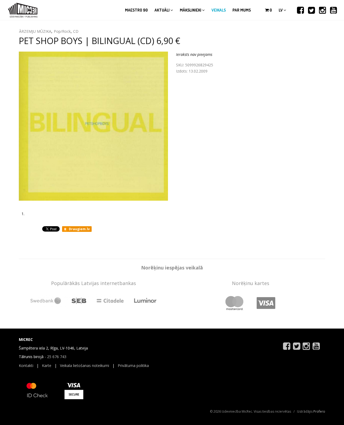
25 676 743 (56, 356)
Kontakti (26, 365)
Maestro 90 (136, 10)
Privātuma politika (133, 365)
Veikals (219, 10)
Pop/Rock (62, 31)
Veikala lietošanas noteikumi (84, 365)
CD (75, 31)
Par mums (241, 10)
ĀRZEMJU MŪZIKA (35, 31)
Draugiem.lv (79, 229)
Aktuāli (162, 10)
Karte (46, 365)
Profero (319, 411)
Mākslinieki (191, 10)
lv (281, 10)
